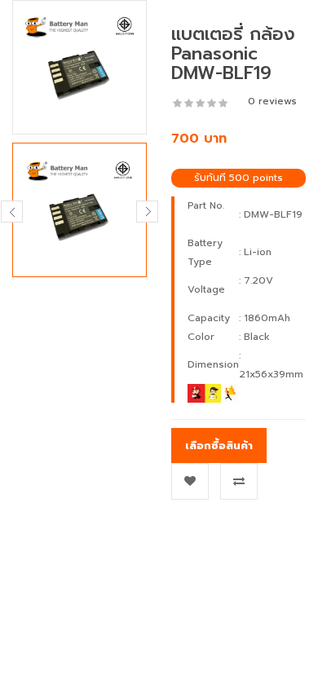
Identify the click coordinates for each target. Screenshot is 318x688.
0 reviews (272, 101)
